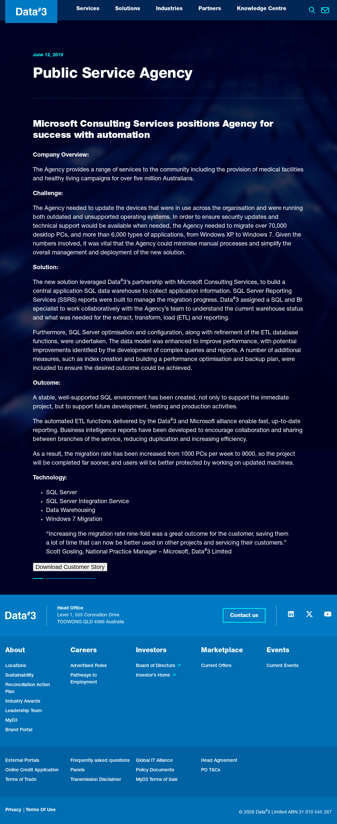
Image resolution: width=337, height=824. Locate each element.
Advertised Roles (88, 666)
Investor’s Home (153, 675)
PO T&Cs (210, 770)
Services (87, 9)
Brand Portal (18, 730)
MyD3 (11, 720)
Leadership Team (23, 711)
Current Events (282, 666)
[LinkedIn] (291, 617)
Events (278, 651)
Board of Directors (155, 666)
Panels (77, 770)
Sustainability (19, 675)
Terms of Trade (21, 780)
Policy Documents (155, 770)
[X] (309, 617)
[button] (244, 615)
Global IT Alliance (154, 761)
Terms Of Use (41, 810)
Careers (83, 651)
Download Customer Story (70, 567)
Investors (151, 651)
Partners (209, 9)
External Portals (22, 761)
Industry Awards (22, 701)
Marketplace (222, 651)
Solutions (127, 9)
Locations (15, 666)
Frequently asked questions (100, 761)
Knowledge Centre (261, 9)
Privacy (13, 810)
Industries (169, 9)
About (15, 651)
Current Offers (216, 666)
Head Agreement (219, 761)
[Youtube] (328, 617)
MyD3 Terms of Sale (157, 780)
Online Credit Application (32, 770)
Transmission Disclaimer (95, 780)
